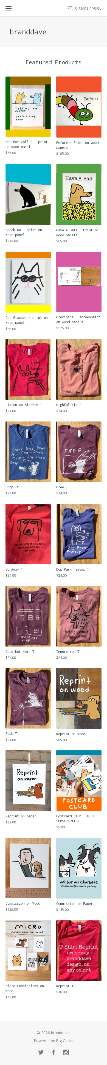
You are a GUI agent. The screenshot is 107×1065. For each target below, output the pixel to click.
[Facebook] (53, 1053)
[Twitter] (41, 1053)
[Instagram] (66, 1053)
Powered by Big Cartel (53, 1041)
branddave (28, 32)
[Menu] (8, 8)
